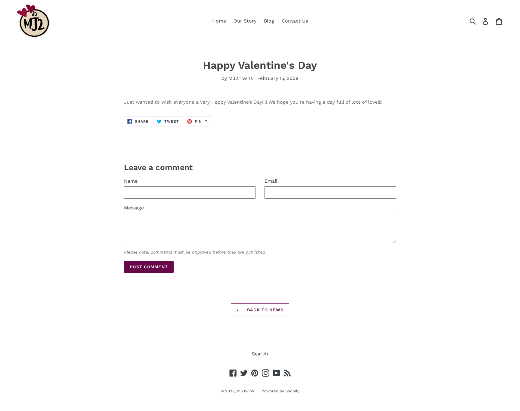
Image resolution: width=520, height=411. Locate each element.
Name (131, 181)
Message (134, 208)
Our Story (245, 21)
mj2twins (245, 391)
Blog (269, 21)
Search (260, 354)
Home (219, 21)
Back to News (264, 309)
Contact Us (295, 21)
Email (271, 181)
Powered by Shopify (280, 391)
